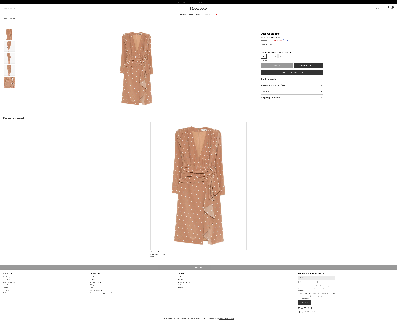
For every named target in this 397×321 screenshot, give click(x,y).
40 (270, 57)
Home (198, 14)
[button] (383, 8)
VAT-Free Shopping (96, 290)
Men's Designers (8, 285)
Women (183, 14)
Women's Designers (9, 282)
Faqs (91, 287)
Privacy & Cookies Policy (304, 295)
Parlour (180, 287)
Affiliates (6, 290)
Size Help (264, 60)
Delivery (92, 279)
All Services (181, 277)
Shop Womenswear (205, 2)
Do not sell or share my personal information (103, 293)
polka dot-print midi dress (158, 254)
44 (281, 57)
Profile (5, 293)
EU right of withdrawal (96, 285)
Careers (5, 287)
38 (264, 57)
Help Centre (93, 277)
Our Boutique (7, 279)
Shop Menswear (217, 2)
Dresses (12, 18)
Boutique (207, 14)
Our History (6, 277)
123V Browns (182, 285)
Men (191, 14)
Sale (215, 14)
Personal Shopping (184, 282)
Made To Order (182, 279)
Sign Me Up (304, 302)
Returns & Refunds (95, 282)
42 (276, 57)
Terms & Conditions (327, 293)
